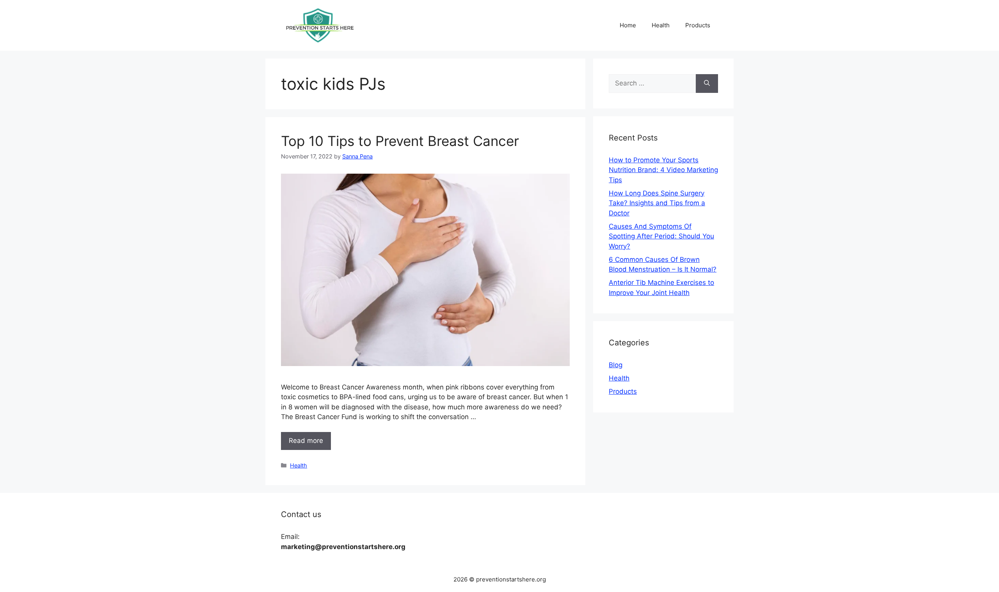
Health (661, 25)
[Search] (707, 83)
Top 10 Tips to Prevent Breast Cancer (400, 141)
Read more (306, 440)
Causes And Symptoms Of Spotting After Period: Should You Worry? (661, 236)
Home (628, 25)
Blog (615, 365)
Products (697, 25)
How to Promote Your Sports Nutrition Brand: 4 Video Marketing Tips (663, 170)
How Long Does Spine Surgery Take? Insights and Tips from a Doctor (657, 203)
